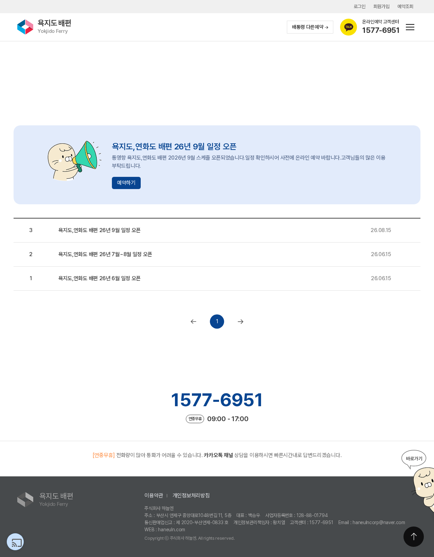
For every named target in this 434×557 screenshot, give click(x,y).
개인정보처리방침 (191, 495)
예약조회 (405, 6)
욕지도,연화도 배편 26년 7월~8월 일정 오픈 (105, 254)
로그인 (360, 6)
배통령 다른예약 (307, 27)
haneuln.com (171, 529)
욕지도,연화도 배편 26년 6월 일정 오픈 (99, 278)
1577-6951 (217, 400)
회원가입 (381, 6)
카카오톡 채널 (218, 455)
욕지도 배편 (54, 26)
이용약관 (153, 495)
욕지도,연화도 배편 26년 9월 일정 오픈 (99, 230)
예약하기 (126, 183)
